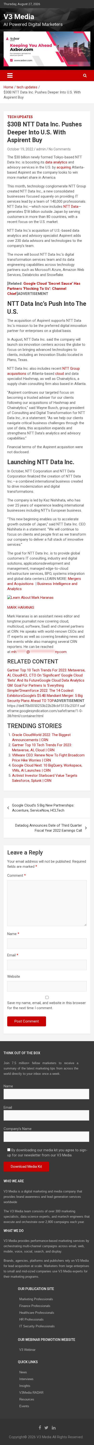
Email (12, 955)
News (23, 1372)
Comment (16, 875)
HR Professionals (31, 1319)
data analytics (56, 162)
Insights (24, 1386)
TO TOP (47, 701)
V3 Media (19, 16)
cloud (59, 373)
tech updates (20, 117)
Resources (26, 1399)
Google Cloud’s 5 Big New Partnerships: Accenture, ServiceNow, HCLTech (43, 808)
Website (13, 976)
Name (13, 934)
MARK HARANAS (21, 607)
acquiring (64, 167)
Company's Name (18, 1129)
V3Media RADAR (31, 1392)
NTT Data (70, 206)
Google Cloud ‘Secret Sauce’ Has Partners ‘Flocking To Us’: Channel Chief (43, 288)
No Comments (60, 149)
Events (24, 1406)
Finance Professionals (34, 1306)
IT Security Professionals (37, 1326)
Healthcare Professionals (36, 1312)
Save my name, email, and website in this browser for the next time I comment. (46, 1005)
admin (41, 149)
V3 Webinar (27, 1350)
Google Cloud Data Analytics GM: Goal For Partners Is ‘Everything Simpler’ (45, 685)
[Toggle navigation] (10, 75)
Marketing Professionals (36, 1299)
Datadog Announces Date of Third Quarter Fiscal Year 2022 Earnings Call (48, 828)
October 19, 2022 (20, 149)
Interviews (26, 1379)
